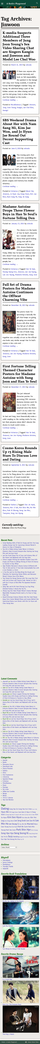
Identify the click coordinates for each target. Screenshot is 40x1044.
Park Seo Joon (11, 830)
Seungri (5, 110)
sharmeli (5, 681)
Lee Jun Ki (30, 820)
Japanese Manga (8, 779)
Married (30, 824)
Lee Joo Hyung (8, 274)
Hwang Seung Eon (10, 272)
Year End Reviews (8, 800)
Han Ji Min (34, 809)
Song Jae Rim (24, 510)
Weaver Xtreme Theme (33, 1042)
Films (4, 773)
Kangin (19, 107)
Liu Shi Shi (23, 824)
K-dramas (14, 191)
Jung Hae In (12, 814)
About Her (30, 191)
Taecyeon (6, 513)
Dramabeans (6, 860)
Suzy (10, 836)
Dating (5, 808)
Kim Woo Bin (24, 507)
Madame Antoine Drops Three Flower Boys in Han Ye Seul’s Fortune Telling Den (20, 212)
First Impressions (8, 775)
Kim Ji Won (32, 814)
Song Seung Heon (33, 833)
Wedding (16, 837)
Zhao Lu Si (20, 839)
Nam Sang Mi (12, 197)
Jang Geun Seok (16, 812)
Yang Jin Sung (23, 197)
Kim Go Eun (25, 814)
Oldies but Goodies (9, 791)
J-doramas (6, 777)
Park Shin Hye (23, 829)
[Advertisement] (16, 641)
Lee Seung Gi (14, 824)
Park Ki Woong (12, 510)
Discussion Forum (8, 764)
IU (10, 812)
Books (4, 762)
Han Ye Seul (30, 269)
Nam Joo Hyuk (13, 827)
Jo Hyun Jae (14, 194)
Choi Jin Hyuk (29, 504)
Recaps (5, 793)
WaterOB (5, 868)
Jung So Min (18, 814)
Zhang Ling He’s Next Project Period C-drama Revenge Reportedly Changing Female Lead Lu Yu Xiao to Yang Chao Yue (20, 593)
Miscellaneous (16, 104)
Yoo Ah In (26, 836)
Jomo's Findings (8, 862)
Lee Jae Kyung (30, 272)
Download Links (8, 766)
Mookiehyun (6, 864)
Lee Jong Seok (20, 821)
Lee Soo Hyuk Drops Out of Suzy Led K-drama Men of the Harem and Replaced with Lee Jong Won (20, 702)
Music (4, 785)
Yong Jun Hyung (17, 513)
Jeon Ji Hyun (26, 812)
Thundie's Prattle (8, 866)
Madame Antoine (21, 274)
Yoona (31, 837)
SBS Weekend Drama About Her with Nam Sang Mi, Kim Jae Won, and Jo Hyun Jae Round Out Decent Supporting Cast (19, 132)
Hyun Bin (5, 812)
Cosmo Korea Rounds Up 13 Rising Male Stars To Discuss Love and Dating (20, 454)
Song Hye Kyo (7, 833)
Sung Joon (33, 274)
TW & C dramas (8, 798)
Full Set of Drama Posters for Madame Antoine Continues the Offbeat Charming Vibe (19, 292)
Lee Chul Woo (28, 107)
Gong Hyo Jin (13, 809)
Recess (5, 795)
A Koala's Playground (16, 3)
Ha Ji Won (28, 809)
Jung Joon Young (9, 107)
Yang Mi (22, 837)
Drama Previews (8, 768)
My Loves (6, 789)
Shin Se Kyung (34, 830)
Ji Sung (7, 814)
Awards (5, 760)
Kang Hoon (25, 194)
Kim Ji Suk (14, 507)
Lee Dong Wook (9, 821)
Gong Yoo (21, 809)
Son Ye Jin (4, 837)
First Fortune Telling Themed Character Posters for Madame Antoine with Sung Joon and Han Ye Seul (20, 374)
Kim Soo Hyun (14, 817)
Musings (5, 787)
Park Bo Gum (23, 827)
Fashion (13, 504)
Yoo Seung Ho (12, 839)
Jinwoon (32, 104)
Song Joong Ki (21, 833)
